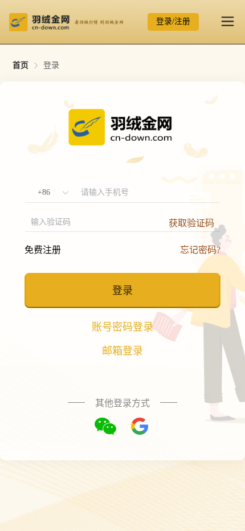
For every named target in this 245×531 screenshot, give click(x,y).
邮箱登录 (122, 351)
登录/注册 (173, 21)
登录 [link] (51, 66)
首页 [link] (20, 66)
